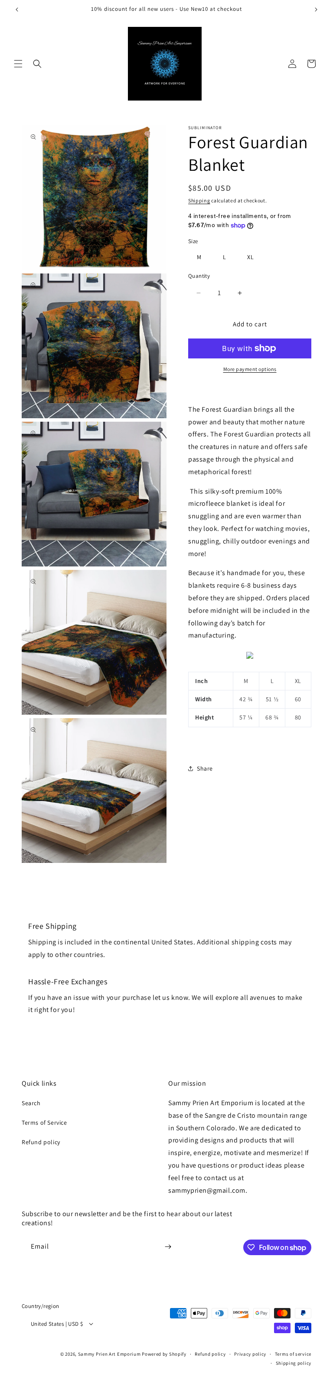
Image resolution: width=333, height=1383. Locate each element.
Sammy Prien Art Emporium (109, 1354)
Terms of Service (44, 1122)
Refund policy (41, 1142)
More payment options (250, 369)
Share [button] (205, 768)
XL (250, 257)
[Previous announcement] (16, 9)
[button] (18, 63)
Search (31, 1103)
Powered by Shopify (164, 1354)
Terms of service (293, 1354)
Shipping (199, 200)
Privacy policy (250, 1354)
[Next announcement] (316, 9)
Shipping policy (294, 1363)
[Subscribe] (167, 1247)
